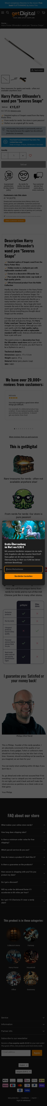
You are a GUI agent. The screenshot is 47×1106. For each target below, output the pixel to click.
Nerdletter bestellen (23, 576)
